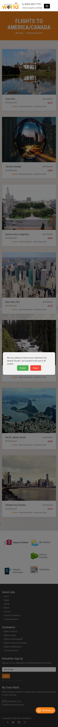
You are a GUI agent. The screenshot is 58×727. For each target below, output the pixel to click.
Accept (23, 368)
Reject (35, 368)
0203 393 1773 (33, 4)
